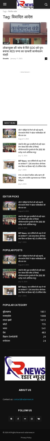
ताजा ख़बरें (6, 43)
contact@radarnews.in (23, 399)
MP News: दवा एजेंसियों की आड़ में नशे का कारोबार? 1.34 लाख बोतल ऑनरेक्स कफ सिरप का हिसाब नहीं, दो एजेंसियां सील (32, 163)
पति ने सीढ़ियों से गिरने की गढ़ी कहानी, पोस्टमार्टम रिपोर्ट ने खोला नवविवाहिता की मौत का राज (31, 133)
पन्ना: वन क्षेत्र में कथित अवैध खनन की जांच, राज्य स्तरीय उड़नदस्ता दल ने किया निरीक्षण (32, 178)
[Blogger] (11, 418)
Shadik (6, 58)
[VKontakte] (38, 418)
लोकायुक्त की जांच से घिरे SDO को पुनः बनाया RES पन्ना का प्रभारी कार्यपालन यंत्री (23, 51)
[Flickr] (25, 418)
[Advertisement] (25, 91)
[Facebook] (18, 418)
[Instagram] (32, 418)
